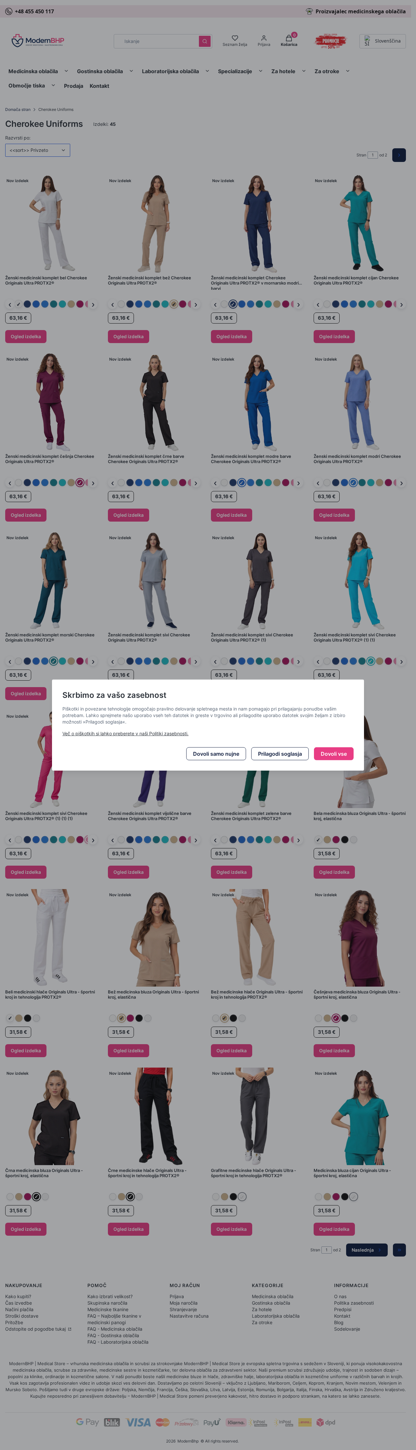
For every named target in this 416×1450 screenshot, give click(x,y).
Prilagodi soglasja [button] (280, 754)
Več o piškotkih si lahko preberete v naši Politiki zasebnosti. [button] (125, 733)
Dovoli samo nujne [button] (216, 754)
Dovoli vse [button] (334, 754)
